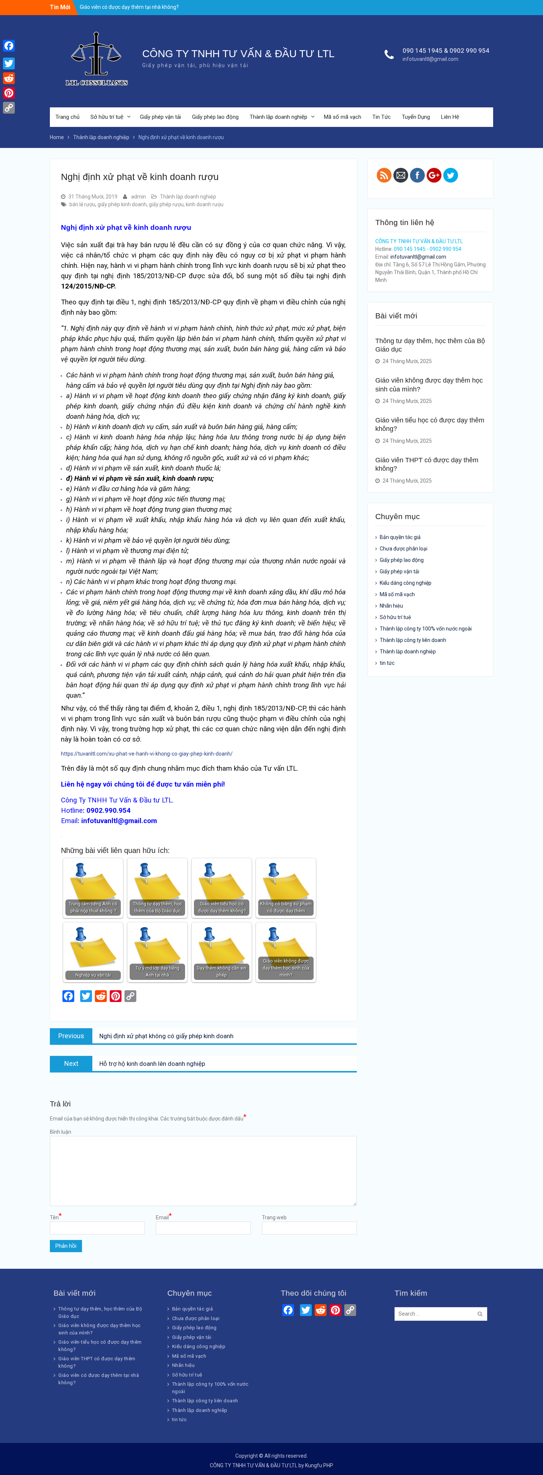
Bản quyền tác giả (400, 537)
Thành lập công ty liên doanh (413, 640)
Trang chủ (67, 117)
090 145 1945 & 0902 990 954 (446, 50)
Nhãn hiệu (391, 606)
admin (138, 197)
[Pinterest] (8, 93)
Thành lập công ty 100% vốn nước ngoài (426, 629)
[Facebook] (8, 45)
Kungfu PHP (319, 1465)
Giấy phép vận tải (160, 117)
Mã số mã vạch (342, 117)
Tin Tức (381, 117)
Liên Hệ (450, 117)
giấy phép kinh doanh (122, 204)
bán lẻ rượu (82, 204)
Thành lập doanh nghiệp (278, 117)
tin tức (387, 663)
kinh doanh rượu (204, 204)
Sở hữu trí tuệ (106, 117)
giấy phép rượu (166, 204)
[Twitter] (8, 63)
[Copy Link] (8, 107)
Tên (56, 1217)
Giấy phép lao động (215, 117)
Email (164, 1217)
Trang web (274, 1217)
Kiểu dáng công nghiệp (405, 583)
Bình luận (60, 1132)
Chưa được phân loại (403, 549)
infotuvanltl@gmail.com (430, 59)
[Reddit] (8, 78)
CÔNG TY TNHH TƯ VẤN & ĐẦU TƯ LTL (238, 53)
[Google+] (8, 54)
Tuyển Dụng (416, 117)
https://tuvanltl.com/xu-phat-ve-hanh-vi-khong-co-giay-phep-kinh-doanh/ (147, 754)
